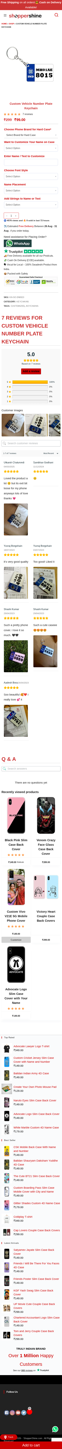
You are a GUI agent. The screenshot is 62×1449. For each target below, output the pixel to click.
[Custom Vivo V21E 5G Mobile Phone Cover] (16, 887)
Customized (18, 306)
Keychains (23, 302)
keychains (32, 306)
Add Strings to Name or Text (22, 198)
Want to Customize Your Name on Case (29, 142)
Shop (11, 24)
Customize (16, 940)
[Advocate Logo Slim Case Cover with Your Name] (16, 964)
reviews (28, 114)
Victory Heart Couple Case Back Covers (46, 916)
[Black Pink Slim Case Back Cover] (16, 815)
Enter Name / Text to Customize (24, 156)
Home (4, 24)
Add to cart (31, 1445)
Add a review (31, 371)
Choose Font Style (16, 170)
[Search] (55, 15)
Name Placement (15, 184)
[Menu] (5, 15)
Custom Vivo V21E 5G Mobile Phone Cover (16, 916)
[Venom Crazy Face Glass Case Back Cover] (46, 815)
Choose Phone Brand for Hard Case (27, 129)
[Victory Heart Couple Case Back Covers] (46, 887)
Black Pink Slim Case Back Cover (16, 844)
